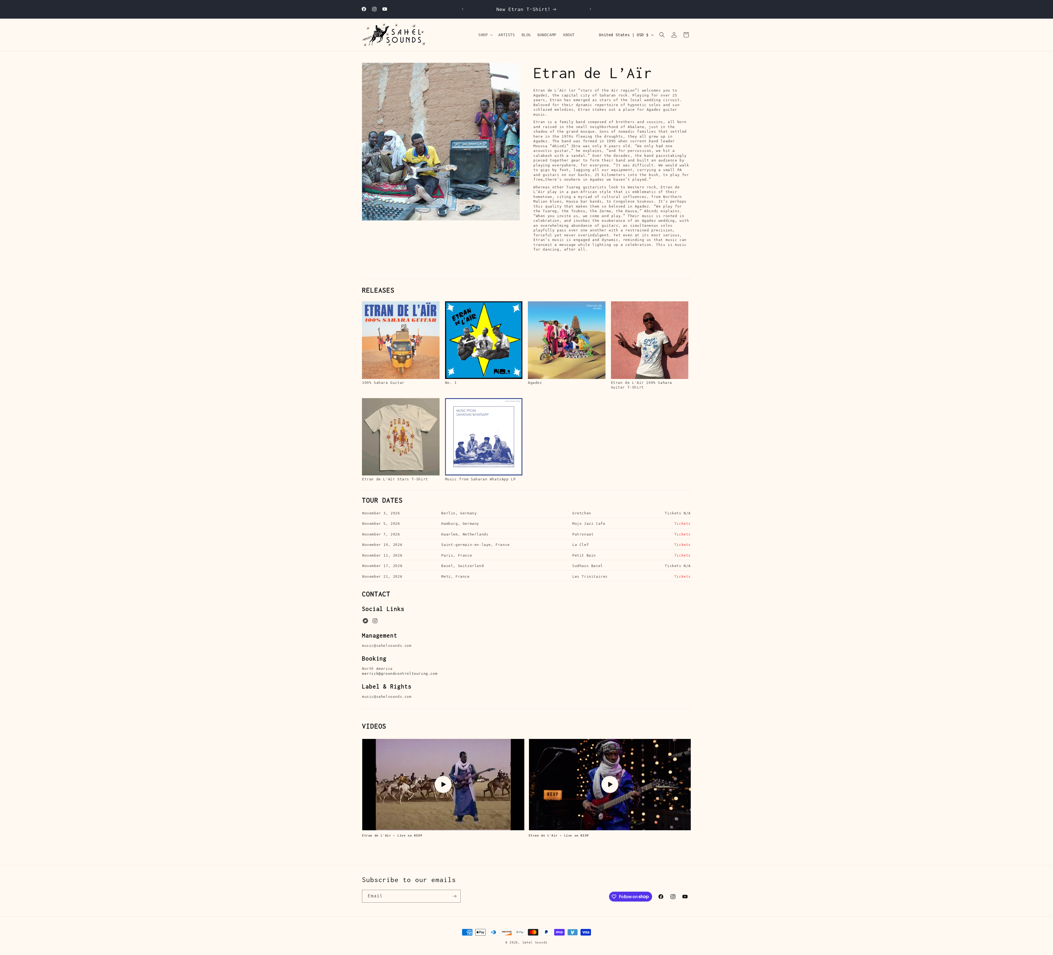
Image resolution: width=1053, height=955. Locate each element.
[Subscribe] (454, 896)
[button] (485, 35)
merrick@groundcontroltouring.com (399, 673)
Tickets (682, 524)
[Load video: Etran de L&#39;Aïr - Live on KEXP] (443, 784)
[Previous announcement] (463, 9)
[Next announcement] (590, 9)
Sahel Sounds (535, 942)
